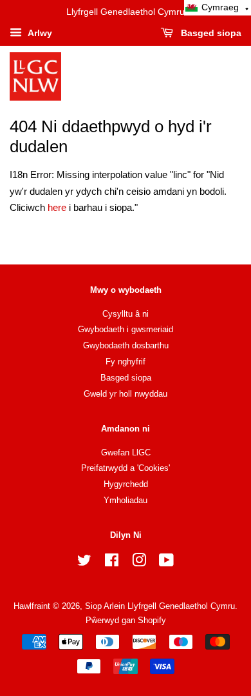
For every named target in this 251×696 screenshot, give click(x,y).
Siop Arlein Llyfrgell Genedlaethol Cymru (160, 606)
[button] (217, 7)
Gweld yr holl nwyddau (125, 394)
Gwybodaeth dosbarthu (126, 345)
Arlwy (38, 33)
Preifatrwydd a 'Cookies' (125, 468)
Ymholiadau (125, 500)
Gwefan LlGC (126, 452)
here (57, 207)
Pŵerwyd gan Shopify (126, 620)
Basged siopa (209, 33)
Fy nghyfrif (125, 361)
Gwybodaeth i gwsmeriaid (125, 329)
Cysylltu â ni (125, 314)
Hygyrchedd (126, 484)
